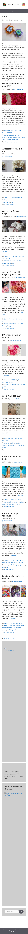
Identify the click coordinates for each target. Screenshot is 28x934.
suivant (11, 639)
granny (4, 630)
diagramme (12, 135)
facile (11, 445)
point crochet (6, 258)
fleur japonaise (17, 627)
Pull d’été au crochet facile (12, 457)
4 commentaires (9, 389)
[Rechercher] (21, 912)
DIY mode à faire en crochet (11, 336)
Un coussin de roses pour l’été (12, 84)
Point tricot (14, 562)
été (18, 135)
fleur (19, 130)
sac (7, 440)
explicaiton (5, 627)
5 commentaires (9, 204)
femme (11, 137)
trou (7, 567)
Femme (17, 197)
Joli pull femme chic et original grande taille (12, 273)
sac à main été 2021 (11, 396)
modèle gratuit (17, 445)
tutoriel (4, 447)
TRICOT (9, 133)
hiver (23, 137)
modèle (8, 139)
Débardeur (14, 500)
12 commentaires (9, 450)
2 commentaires (9, 265)
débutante (14, 443)
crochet (6, 135)
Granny (4, 133)
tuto (17, 139)
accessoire (7, 443)
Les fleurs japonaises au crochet (13, 577)
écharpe (18, 625)
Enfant (13, 197)
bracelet (6, 384)
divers (12, 560)
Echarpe (13, 256)
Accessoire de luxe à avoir (12, 150)
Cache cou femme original (11, 212)
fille (20, 261)
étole (22, 625)
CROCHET (14, 130)
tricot (13, 139)
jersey (4, 139)
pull (17, 565)
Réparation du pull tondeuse (10, 514)
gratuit (20, 137)
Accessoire (7, 130)
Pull (3, 321)
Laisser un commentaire (11, 142)
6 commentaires (9, 506)
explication (5, 137)
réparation (22, 565)
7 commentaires (9, 328)
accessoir (7, 625)
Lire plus (4, 126)
